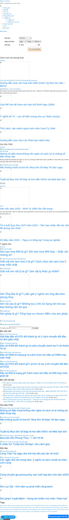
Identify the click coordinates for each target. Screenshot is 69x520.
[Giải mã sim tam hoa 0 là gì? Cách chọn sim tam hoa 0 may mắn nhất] (13, 258)
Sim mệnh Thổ (38, 507)
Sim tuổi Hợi (6, 509)
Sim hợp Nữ (37, 505)
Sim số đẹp (47, 507)
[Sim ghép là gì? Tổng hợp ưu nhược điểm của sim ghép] (5, 311)
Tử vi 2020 (53, 511)
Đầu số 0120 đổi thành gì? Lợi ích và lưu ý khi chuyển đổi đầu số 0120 (34, 365)
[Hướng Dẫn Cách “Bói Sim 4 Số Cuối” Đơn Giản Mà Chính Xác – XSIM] (26, 391)
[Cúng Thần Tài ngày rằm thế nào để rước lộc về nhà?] (8, 451)
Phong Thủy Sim (8, 16)
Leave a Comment (14, 89)
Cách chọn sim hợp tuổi (7, 80)
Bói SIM (5, 10)
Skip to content (5, 1)
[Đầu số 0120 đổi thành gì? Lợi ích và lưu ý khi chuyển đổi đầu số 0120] (8, 361)
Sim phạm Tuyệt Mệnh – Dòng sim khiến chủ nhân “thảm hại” (34, 498)
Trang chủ (6, 8)
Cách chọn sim (8, 24)
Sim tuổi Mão (15, 509)
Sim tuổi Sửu (42, 509)
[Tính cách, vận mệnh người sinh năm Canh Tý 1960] (5, 123)
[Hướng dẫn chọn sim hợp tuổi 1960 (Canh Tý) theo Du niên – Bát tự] (14, 70)
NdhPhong (5, 89)
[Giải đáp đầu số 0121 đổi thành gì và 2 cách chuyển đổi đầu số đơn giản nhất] (8, 334)
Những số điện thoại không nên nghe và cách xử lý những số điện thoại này (34, 412)
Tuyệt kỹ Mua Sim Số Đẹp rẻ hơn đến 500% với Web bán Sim (33, 179)
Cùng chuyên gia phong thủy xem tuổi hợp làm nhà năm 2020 (34, 474)
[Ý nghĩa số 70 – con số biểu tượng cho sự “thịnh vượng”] (5, 111)
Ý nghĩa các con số (13, 22)
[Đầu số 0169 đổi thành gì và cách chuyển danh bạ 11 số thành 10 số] (8, 343)
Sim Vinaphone (36, 511)
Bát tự (2, 505)
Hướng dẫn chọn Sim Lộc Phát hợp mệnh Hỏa (25, 140)
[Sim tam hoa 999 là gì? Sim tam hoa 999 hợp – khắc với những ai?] (5, 249)
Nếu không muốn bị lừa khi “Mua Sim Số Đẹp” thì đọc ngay (31, 167)
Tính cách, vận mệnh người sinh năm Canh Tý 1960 (27, 128)
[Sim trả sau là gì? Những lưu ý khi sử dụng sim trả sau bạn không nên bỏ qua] (5, 301)
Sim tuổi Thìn (61, 509)
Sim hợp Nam (28, 505)
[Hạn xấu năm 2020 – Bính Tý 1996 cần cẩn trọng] (14, 196)
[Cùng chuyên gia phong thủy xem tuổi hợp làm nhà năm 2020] (5, 469)
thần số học (46, 511)
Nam (22, 45)
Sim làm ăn (46, 505)
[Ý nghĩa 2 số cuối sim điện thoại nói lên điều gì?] (19, 383)
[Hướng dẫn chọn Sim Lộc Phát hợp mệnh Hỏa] (5, 135)
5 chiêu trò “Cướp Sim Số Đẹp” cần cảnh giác (25, 444)
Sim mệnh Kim (7, 507)
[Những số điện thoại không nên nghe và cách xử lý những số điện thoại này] (14, 149)
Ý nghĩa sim (10, 20)
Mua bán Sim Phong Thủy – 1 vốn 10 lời (21, 437)
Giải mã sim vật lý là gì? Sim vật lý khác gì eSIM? (29, 271)
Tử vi (4, 26)
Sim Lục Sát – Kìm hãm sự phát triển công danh (26, 486)
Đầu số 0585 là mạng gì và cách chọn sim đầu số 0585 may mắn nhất (33, 356)
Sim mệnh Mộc (17, 507)
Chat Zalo (64, 516)
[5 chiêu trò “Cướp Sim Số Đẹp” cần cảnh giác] (14, 442)
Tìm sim (5, 12)
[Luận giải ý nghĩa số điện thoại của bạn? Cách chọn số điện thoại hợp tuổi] (27, 387)
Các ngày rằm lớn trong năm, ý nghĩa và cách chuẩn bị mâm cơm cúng (33, 461)
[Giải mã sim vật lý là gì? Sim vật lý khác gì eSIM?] (5, 268)
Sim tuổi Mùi (24, 509)
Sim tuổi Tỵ (19, 511)
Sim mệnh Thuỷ (27, 507)
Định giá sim (7, 14)
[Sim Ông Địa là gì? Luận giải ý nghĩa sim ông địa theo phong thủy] (14, 283)
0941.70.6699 (9, 517)
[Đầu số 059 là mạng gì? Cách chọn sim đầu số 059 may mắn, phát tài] (8, 370)
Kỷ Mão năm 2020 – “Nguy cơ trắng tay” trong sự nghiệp (30, 240)
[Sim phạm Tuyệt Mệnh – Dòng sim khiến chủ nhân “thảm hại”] (5, 493)
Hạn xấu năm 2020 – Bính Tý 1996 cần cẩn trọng (26, 208)
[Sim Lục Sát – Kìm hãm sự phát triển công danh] (5, 481)
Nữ (39, 45)
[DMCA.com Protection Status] (5, 519)
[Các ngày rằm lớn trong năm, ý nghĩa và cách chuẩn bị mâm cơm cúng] (9, 457)
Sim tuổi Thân (52, 509)
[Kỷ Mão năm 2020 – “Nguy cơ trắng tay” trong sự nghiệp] (5, 234)
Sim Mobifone (54, 505)
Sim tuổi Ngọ (33, 509)
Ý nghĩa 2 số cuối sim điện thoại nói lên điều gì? (51, 383)
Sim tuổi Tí (11, 511)
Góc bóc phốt (4, 151)
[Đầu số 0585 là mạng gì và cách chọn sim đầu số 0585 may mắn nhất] (10, 352)
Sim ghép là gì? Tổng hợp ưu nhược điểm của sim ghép (34, 313)
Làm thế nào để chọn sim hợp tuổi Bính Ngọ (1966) (27, 104)
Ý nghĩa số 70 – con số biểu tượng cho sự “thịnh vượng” (30, 116)
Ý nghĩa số (6, 18)
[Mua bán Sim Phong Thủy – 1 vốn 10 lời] (17, 435)
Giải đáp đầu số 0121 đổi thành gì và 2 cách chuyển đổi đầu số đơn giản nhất (33, 338)
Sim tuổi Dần (56, 507)
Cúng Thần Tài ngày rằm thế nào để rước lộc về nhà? (29, 453)
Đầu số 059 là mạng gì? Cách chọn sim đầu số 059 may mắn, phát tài (34, 374)
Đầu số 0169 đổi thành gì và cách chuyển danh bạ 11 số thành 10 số (34, 347)
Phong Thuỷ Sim (17, 505)
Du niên (8, 505)
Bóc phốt (6, 28)
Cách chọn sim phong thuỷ (23, 80)
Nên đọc (34, 80)
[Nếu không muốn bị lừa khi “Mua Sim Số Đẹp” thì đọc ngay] (9, 165)
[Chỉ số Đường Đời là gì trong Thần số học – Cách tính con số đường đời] (26, 399)
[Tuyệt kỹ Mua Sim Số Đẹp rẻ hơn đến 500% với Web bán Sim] (5, 174)
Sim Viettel (27, 511)
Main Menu (3, 31)
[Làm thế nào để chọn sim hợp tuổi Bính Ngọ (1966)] (5, 99)
